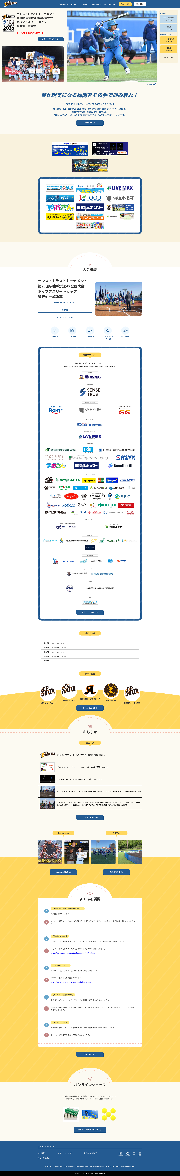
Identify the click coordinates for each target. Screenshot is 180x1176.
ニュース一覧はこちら (90, 817)
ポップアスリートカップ (55, 643)
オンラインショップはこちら (88, 1130)
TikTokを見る (115, 872)
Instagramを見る (62, 872)
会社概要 (41, 1153)
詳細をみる (88, 122)
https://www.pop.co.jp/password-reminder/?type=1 (71, 982)
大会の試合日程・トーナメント (65, 303)
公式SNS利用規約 (90, 1153)
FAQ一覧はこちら (90, 1054)
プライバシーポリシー (66, 1153)
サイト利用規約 (44, 1158)
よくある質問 (95, 4)
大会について (62, 4)
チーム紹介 (84, 4)
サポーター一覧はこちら (90, 612)
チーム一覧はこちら (90, 708)
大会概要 (73, 4)
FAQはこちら (168, 57)
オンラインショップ (109, 4)
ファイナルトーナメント (65, 317)
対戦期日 (65, 310)
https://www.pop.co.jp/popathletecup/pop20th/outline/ (73, 953)
